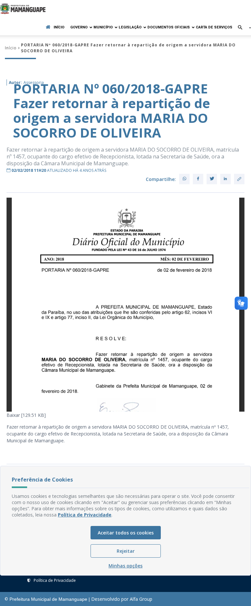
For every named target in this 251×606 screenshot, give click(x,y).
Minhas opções (125, 566)
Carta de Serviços (214, 27)
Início (59, 27)
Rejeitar (126, 551)
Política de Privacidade (55, 580)
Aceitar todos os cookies (126, 533)
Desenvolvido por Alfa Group (121, 599)
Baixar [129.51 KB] (26, 415)
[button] (241, 28)
